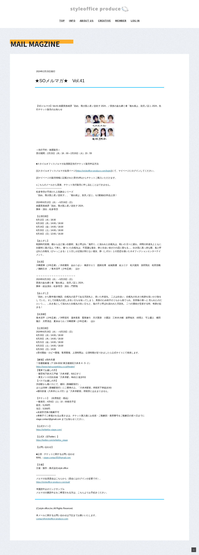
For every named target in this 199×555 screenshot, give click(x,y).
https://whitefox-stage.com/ (49, 429)
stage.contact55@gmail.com (57, 457)
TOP (62, 20)
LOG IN (135, 20)
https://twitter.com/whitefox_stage (52, 440)
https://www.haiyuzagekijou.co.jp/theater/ (55, 366)
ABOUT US (87, 20)
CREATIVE (104, 20)
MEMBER (120, 20)
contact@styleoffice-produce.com (52, 519)
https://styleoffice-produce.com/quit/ (53, 482)
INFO (72, 20)
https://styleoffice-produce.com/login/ (93, 171)
